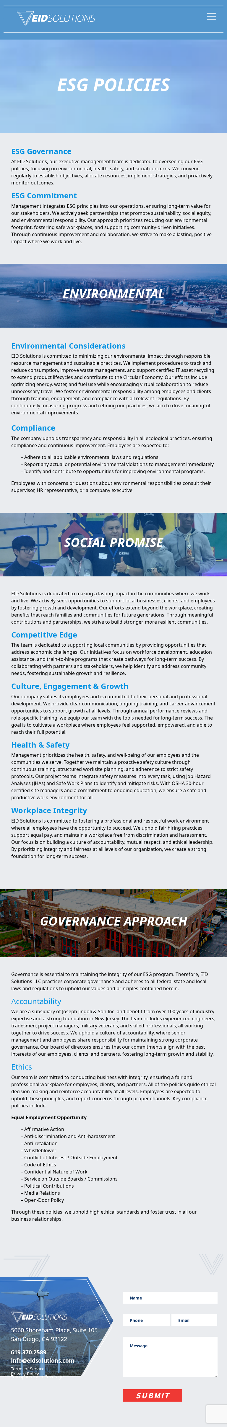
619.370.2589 (28, 1352)
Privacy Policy (25, 1373)
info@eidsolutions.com (42, 1360)
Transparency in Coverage (37, 1376)
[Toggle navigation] (211, 15)
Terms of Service (27, 1369)
